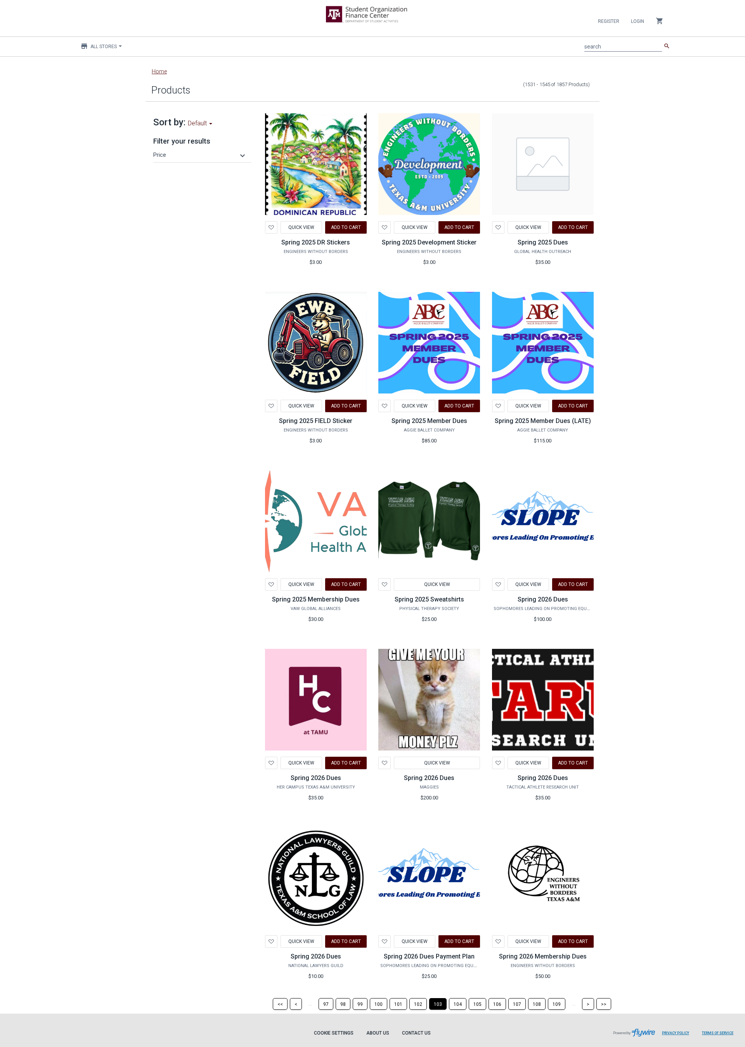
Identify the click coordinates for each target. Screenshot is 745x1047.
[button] (200, 155)
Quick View (301, 227)
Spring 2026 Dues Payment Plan (429, 956)
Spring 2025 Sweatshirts (429, 599)
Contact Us (416, 1033)
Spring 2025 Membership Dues (316, 599)
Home (159, 71)
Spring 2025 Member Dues (429, 421)
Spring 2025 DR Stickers (315, 242)
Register (608, 21)
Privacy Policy (675, 1033)
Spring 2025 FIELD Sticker (315, 421)
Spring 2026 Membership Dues (543, 956)
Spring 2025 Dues (543, 242)
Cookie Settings (333, 1033)
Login (637, 21)
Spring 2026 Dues (543, 599)
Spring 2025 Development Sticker (429, 242)
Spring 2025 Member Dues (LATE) (543, 421)
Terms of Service (717, 1033)
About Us (377, 1033)
